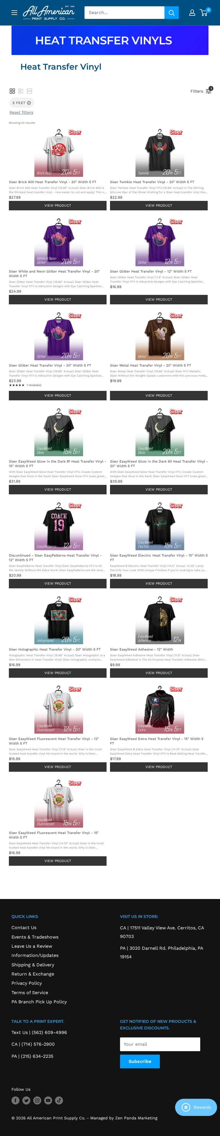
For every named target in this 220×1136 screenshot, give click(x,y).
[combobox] (124, 12)
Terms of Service (29, 992)
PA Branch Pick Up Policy (39, 1001)
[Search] (171, 12)
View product (57, 205)
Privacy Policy (26, 983)
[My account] (192, 12)
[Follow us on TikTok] (59, 1100)
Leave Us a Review (31, 946)
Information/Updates (34, 955)
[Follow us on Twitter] (26, 1100)
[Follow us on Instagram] (37, 1100)
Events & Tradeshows (34, 937)
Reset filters (21, 112)
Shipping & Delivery (32, 964)
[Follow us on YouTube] (48, 1100)
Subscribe (140, 1061)
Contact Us (23, 927)
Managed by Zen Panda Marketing (123, 1118)
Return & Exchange (32, 974)
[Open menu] (14, 12)
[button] (12, 91)
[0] (203, 12)
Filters (198, 90)
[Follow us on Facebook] (15, 1100)
